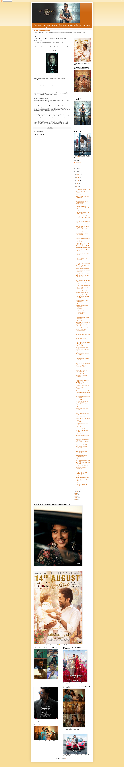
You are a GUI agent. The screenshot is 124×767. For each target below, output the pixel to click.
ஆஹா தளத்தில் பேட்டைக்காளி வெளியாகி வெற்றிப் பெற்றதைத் (82, 404)
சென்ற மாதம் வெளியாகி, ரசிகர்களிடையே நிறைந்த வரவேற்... (82, 458)
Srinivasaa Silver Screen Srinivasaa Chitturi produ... (82, 381)
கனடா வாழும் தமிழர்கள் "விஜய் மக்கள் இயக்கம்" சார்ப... (82, 306)
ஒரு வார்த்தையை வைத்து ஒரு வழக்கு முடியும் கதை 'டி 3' (82, 444)
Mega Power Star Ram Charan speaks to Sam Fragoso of (83, 483)
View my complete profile (78, 163)
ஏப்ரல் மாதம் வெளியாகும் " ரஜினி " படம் (82, 292)
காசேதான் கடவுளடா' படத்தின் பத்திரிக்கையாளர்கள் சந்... (81, 330)
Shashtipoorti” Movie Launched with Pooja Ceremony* (82, 197)
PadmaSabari (78, 162)
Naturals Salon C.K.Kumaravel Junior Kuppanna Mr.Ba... (82, 386)
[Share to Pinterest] (52, 128)
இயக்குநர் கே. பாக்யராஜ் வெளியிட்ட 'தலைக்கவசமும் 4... (81, 340)
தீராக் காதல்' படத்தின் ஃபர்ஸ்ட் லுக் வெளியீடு (83, 298)
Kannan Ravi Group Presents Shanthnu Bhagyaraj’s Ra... (83, 369)
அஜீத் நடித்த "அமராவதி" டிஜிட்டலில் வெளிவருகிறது (81, 259)
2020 (76, 496)
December (78, 174)
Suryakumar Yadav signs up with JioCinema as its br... (82, 402)
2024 (76, 171)
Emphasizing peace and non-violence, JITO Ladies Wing (83, 276)
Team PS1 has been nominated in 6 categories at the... (82, 431)
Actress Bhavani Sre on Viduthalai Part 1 (83, 245)
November (78, 175)
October (77, 177)
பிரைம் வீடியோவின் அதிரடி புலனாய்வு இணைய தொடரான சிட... (82, 202)
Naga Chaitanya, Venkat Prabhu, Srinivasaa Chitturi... (82, 407)
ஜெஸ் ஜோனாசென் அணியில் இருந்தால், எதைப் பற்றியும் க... (82, 399)
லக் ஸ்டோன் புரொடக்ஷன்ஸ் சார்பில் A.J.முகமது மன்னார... (81, 456)
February (78, 489)
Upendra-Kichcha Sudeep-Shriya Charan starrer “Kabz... (82, 433)
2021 (76, 494)
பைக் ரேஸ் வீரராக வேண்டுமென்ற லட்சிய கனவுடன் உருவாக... (82, 269)
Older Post (68, 164)
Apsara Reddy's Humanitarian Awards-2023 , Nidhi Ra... (83, 343)
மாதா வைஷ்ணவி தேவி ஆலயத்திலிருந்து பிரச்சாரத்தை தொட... (82, 234)
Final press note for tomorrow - (81, 206)
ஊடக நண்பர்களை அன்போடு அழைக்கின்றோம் (81, 313)
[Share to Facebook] (51, 128)
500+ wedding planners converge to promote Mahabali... (82, 328)
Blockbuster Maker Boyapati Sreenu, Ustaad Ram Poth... (82, 256)
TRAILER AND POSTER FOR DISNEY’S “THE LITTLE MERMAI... (83, 416)
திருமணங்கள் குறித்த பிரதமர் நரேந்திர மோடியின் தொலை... (82, 325)
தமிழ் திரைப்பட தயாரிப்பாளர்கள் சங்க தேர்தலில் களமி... (82, 424)
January (77, 491)
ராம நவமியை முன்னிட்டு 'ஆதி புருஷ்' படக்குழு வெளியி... (82, 215)
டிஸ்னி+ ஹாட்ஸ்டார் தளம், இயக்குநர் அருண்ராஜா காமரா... (82, 294)
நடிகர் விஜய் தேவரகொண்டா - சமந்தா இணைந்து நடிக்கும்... (82, 301)
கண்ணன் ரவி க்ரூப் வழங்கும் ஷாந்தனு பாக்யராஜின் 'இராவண (82, 371)
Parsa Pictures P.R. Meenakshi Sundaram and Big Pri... (81, 366)
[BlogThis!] (48, 128)
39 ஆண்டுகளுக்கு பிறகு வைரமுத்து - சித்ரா (83, 334)
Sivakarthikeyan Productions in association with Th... (81, 473)
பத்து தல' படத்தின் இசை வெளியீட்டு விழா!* (83, 352)
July (77, 181)
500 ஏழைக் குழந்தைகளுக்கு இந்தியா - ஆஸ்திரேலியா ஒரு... (82, 318)
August (77, 180)
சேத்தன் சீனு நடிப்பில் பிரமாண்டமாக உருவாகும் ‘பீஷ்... (81, 468)
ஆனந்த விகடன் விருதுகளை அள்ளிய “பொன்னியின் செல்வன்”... (82, 311)
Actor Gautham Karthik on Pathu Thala (83, 217)
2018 (76, 499)
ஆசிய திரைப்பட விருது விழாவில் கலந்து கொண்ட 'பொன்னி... (82, 428)
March (77, 187)
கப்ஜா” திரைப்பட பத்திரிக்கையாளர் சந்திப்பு (82, 435)
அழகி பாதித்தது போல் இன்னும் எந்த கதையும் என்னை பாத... (82, 394)
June (77, 183)
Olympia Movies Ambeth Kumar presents (83, 392)
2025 (76, 170)
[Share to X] (49, 128)
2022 (76, 493)
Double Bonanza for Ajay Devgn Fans (82, 252)
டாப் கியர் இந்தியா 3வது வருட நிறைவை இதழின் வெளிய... (82, 241)
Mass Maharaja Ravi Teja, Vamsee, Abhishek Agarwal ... (82, 227)
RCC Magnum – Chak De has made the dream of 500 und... (83, 320)
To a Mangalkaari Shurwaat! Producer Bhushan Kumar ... (82, 236)
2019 (76, 497)
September (78, 178)
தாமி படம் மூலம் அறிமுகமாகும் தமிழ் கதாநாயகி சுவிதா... (82, 288)
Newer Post (36, 164)
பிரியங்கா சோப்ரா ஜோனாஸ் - (80, 453)
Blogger (66, 758)
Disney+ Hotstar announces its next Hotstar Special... (82, 297)
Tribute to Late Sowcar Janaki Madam (42, 30)
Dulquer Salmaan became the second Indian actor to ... (83, 244)
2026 (76, 168)
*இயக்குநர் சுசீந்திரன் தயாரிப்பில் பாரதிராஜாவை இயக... (81, 283)
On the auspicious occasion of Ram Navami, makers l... (82, 213)
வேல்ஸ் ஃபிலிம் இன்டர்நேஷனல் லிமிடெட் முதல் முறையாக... (82, 442)
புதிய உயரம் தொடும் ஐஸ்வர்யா (81, 338)
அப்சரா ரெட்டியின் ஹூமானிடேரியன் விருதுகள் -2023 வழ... (81, 345)
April (77, 186)
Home (52, 164)
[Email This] (47, 128)
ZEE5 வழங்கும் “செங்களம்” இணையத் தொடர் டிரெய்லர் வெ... (82, 354)
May (77, 184)
